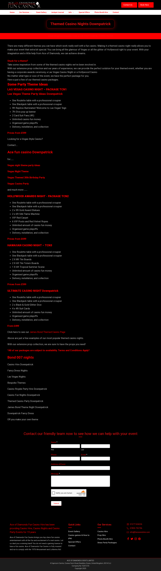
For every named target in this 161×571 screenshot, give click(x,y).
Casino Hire (102, 531)
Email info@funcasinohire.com (62, 36)
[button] (129, 5)
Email (84, 455)
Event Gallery (74, 531)
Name (54, 442)
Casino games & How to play (78, 536)
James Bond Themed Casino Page (47, 332)
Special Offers (74, 542)
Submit (56, 503)
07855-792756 (106, 36)
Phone (54, 455)
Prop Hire (101, 535)
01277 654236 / (91, 36)
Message (55, 474)
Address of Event (58, 464)
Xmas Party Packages (107, 543)
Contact (71, 546)
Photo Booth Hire (105, 539)
